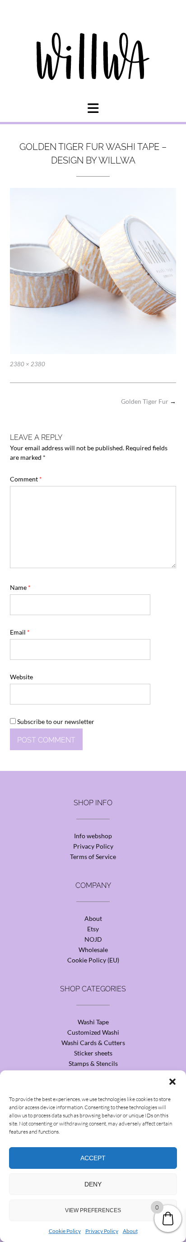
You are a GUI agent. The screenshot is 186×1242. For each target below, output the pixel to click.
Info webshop (93, 836)
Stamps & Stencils (93, 1063)
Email (20, 632)
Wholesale (93, 949)
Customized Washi (93, 1032)
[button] (172, 1081)
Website (21, 677)
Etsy (93, 929)
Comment (26, 479)
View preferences (93, 1210)
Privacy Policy (101, 1231)
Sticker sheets (93, 1053)
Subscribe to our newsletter (55, 721)
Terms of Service (93, 856)
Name (20, 587)
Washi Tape (93, 1022)
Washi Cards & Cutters (93, 1042)
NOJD (93, 939)
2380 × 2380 (27, 364)
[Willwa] (93, 42)
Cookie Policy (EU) (93, 960)
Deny (93, 1184)
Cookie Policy (65, 1231)
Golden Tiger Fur (148, 401)
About (130, 1231)
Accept (93, 1158)
